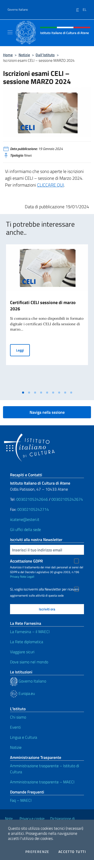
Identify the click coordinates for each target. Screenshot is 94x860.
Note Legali (27, 576)
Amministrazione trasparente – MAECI (42, 782)
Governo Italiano (18, 9)
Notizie (24, 55)
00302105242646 (32, 499)
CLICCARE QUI (50, 185)
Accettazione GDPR (26, 561)
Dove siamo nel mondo (29, 662)
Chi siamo (18, 717)
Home (8, 55)
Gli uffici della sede (25, 529)
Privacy (14, 576)
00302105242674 (67, 499)
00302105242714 (33, 509)
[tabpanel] (47, 316)
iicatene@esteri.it (24, 519)
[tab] (23, 393)
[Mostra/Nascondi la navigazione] (10, 32)
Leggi (23, 350)
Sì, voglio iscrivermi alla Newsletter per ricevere (44, 589)
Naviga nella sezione (47, 412)
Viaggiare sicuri (22, 652)
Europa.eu (26, 693)
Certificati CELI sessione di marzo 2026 (43, 305)
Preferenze (37, 851)
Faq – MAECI (21, 800)
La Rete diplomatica (26, 642)
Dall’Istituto (45, 55)
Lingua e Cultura (23, 737)
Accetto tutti (72, 851)
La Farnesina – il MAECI (30, 632)
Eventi (15, 727)
